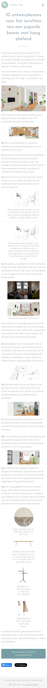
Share (8, 665)
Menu (43, 4)
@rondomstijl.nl (32, 685)
